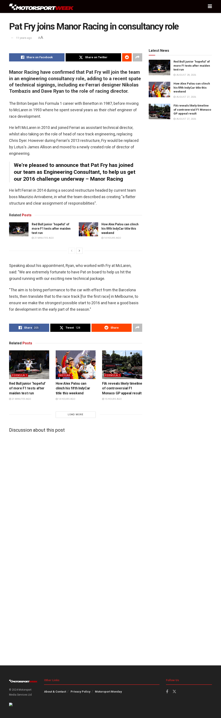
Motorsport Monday (108, 691)
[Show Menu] (210, 6)
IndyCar (64, 375)
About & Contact (55, 691)
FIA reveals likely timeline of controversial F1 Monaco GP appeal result (122, 388)
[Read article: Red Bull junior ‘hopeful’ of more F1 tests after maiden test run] (18, 229)
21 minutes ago (44, 238)
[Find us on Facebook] (167, 691)
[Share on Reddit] (127, 57)
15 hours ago (113, 399)
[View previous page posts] (71, 251)
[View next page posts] (79, 251)
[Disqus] (75, 490)
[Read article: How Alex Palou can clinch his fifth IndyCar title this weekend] (88, 229)
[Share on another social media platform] (137, 57)
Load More (75, 414)
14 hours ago (112, 238)
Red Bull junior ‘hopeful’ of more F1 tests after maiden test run (51, 228)
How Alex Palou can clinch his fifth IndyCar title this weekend (120, 228)
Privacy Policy (80, 691)
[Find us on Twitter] (174, 691)
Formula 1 (19, 375)
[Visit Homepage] (41, 6)
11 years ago (24, 37)
